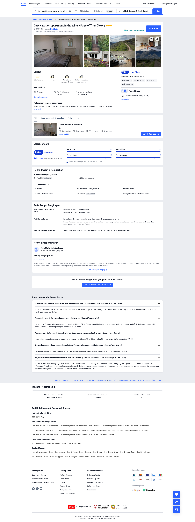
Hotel (23, 4)
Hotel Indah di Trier (53, 443)
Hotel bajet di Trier (38, 443)
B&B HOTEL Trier (38, 417)
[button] (124, 4)
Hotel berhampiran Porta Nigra (42, 430)
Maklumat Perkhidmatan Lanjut (43, 482)
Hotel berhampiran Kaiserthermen (137, 426)
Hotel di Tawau (37, 457)
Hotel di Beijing (84, 457)
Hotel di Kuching (85, 452)
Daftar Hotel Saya (93, 486)
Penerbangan (34, 4)
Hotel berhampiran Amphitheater (136, 430)
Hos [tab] (77, 118)
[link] (148, 4)
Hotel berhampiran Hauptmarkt (112, 426)
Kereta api (47, 4)
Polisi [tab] (70, 118)
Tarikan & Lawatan (85, 4)
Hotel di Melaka (72, 452)
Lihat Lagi (37, 109)
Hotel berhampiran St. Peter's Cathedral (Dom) (76, 435)
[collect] (176, 494)
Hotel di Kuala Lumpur (40, 452)
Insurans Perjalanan (103, 4)
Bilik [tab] (35, 118)
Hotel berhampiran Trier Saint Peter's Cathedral (107, 430)
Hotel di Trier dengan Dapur (71, 443)
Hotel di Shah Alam (143, 452)
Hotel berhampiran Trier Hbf (104, 435)
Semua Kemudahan (41, 97)
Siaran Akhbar (64, 479)
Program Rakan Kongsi (95, 482)
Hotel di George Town (127, 452)
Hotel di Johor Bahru (110, 452)
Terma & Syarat (65, 486)
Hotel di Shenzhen (97, 457)
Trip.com (58, 380)
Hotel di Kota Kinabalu (57, 452)
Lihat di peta (125, 99)
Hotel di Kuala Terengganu (53, 457)
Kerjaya (62, 482)
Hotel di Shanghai (71, 457)
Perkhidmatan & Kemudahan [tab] (52, 118)
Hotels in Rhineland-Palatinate (95, 380)
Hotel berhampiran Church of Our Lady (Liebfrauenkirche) (80, 426)
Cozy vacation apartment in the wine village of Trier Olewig (69, 25)
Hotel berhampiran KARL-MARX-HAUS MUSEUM (72, 430)
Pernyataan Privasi (66, 490)
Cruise (117, 4)
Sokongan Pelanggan (39, 475)
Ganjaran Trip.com (93, 479)
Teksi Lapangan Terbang (64, 4)
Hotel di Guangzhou (113, 457)
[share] (176, 502)
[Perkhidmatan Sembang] (176, 509)
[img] (58, 51)
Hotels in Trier (113, 380)
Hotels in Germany (76, 380)
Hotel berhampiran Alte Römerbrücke (45, 426)
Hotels (65, 380)
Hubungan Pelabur (93, 475)
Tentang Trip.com (66, 475)
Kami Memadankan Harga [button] (135, 30)
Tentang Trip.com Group (68, 494)
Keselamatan (91, 490)
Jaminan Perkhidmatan (40, 479)
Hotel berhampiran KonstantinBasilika (45, 435)
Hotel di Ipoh (97, 452)
